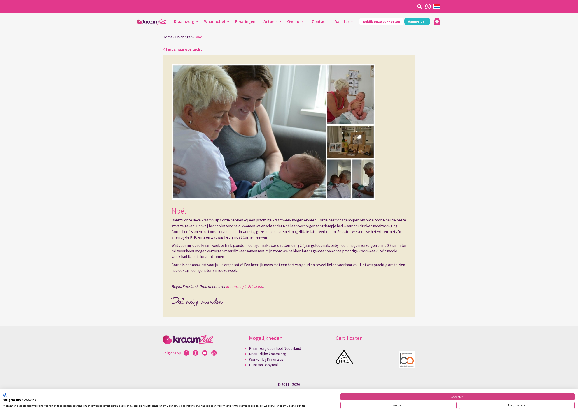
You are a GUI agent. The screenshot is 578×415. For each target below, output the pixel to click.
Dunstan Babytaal (263, 364)
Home (167, 37)
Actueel (270, 21)
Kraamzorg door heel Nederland (275, 348)
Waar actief (215, 21)
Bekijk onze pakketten (381, 21)
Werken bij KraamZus (266, 359)
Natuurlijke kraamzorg (267, 353)
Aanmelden (417, 21)
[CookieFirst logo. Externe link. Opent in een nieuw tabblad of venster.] (5, 395)
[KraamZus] (151, 22)
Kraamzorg (184, 21)
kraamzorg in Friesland (244, 286)
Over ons (295, 21)
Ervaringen (245, 21)
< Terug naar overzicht (182, 49)
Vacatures (344, 21)
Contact (319, 21)
